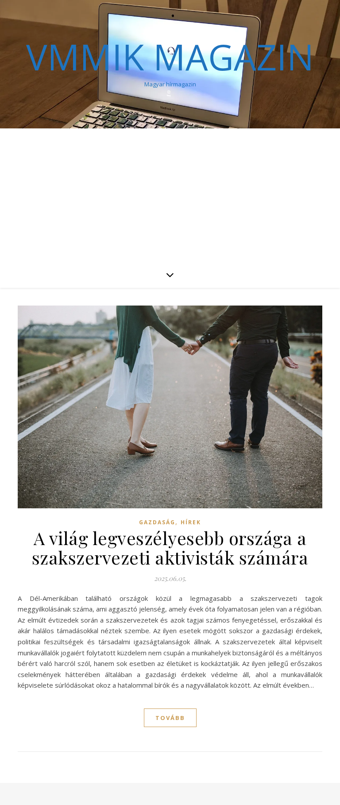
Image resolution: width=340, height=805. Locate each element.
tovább (170, 718)
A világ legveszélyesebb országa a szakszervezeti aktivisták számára (170, 547)
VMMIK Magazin (170, 56)
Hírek (191, 522)
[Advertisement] (170, 195)
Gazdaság (157, 522)
